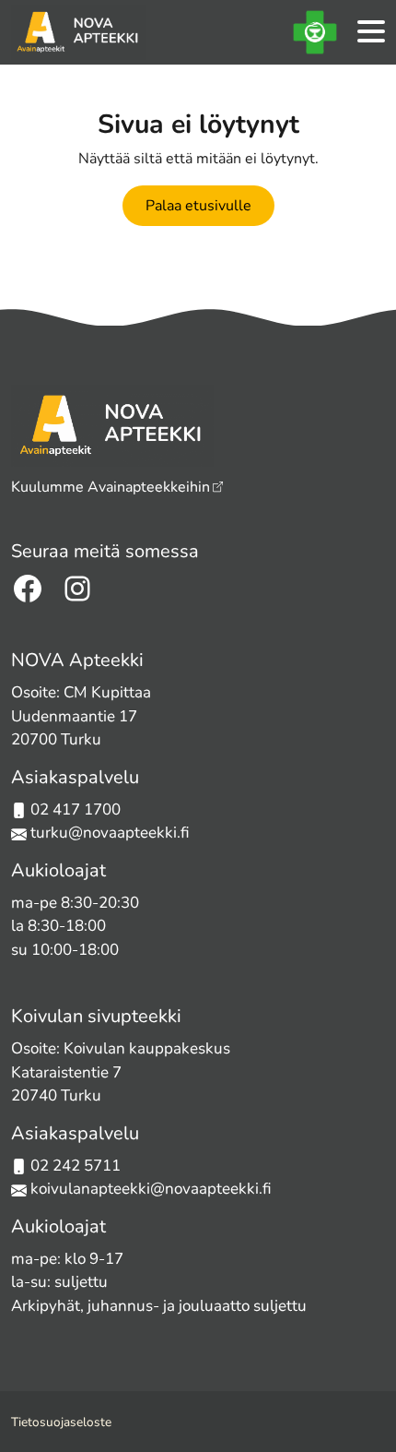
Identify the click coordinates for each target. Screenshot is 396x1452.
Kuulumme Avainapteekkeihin (110, 487)
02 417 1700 (75, 809)
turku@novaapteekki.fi (108, 832)
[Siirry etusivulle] (78, 32)
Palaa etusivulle (198, 206)
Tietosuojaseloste (61, 1422)
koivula (55, 1188)
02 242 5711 (75, 1165)
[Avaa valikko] (371, 32)
